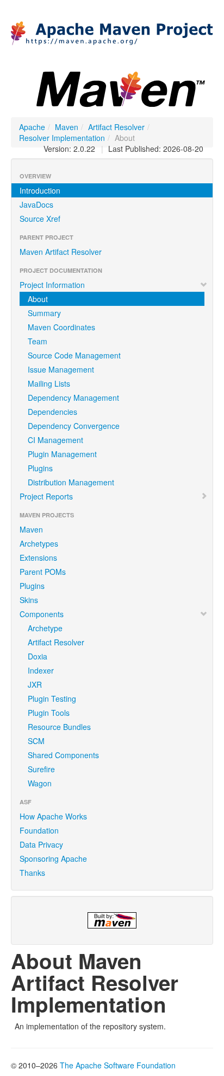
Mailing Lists (49, 383)
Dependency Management (73, 397)
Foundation (39, 830)
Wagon (40, 783)
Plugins (40, 468)
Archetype (45, 628)
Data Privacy (41, 844)
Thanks (32, 872)
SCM (36, 740)
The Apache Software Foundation (118, 1065)
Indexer (41, 670)
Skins (29, 599)
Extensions (38, 557)
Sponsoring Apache (53, 858)
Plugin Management (62, 454)
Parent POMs (43, 571)
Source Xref (40, 218)
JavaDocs (36, 204)
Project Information (52, 284)
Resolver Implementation (62, 137)
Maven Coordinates (61, 327)
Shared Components (63, 755)
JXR (35, 684)
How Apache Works (53, 816)
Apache (32, 126)
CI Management (55, 439)
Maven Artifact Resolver (61, 251)
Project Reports (46, 496)
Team (37, 341)
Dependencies (52, 411)
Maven (66, 126)
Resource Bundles (59, 726)
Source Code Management (74, 355)
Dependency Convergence (74, 425)
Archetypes (39, 543)
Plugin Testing (52, 698)
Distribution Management (71, 482)
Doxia (37, 656)
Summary (44, 313)
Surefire (41, 769)
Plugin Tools (49, 712)
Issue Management (61, 369)
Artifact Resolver (116, 126)
